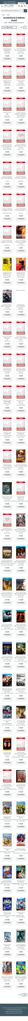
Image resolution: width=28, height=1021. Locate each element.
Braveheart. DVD (20, 786)
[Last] (25, 994)
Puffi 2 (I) (7, 946)
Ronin (7, 722)
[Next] (25, 27)
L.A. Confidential (21, 722)
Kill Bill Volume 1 (7, 274)
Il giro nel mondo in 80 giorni (8, 530)
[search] (25, 10)
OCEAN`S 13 (7, 434)
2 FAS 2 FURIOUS (7, 370)
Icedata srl (13, 1013)
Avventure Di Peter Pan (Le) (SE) (9, 882)
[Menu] (2, 6)
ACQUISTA (8, 59)
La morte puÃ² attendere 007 (9, 786)
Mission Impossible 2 (20, 242)
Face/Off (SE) (7, 754)
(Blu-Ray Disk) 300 (7, 690)
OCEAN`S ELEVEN (7, 466)
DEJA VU (21, 402)
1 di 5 (21, 28)
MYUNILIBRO (22, 3)
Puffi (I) (21, 914)
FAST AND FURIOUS (21, 370)
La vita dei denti (21, 306)
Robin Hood (21, 498)
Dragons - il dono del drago (8, 242)
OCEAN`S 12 (21, 434)
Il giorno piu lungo (7, 498)
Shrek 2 (21, 818)
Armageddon (7, 50)
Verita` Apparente (21, 946)
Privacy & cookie (19, 1013)
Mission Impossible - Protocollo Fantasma (12, 306)
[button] (25, 6)
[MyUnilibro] (22, 6)
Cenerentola (7, 914)
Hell (7, 114)
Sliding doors (7, 82)
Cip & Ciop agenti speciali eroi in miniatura (12, 178)
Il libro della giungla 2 (20, 978)
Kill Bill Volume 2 (21, 274)
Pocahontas (21, 882)
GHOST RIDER (7, 402)
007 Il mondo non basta (21, 754)
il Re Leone (7, 338)
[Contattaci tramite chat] (19, 6)
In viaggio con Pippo (7, 210)
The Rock (20, 82)
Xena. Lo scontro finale (21, 466)
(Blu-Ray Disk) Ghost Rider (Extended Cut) (12, 594)
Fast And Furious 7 (21, 690)
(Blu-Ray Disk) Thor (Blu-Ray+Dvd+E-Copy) (12, 658)
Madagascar (7, 818)
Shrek (7, 850)
